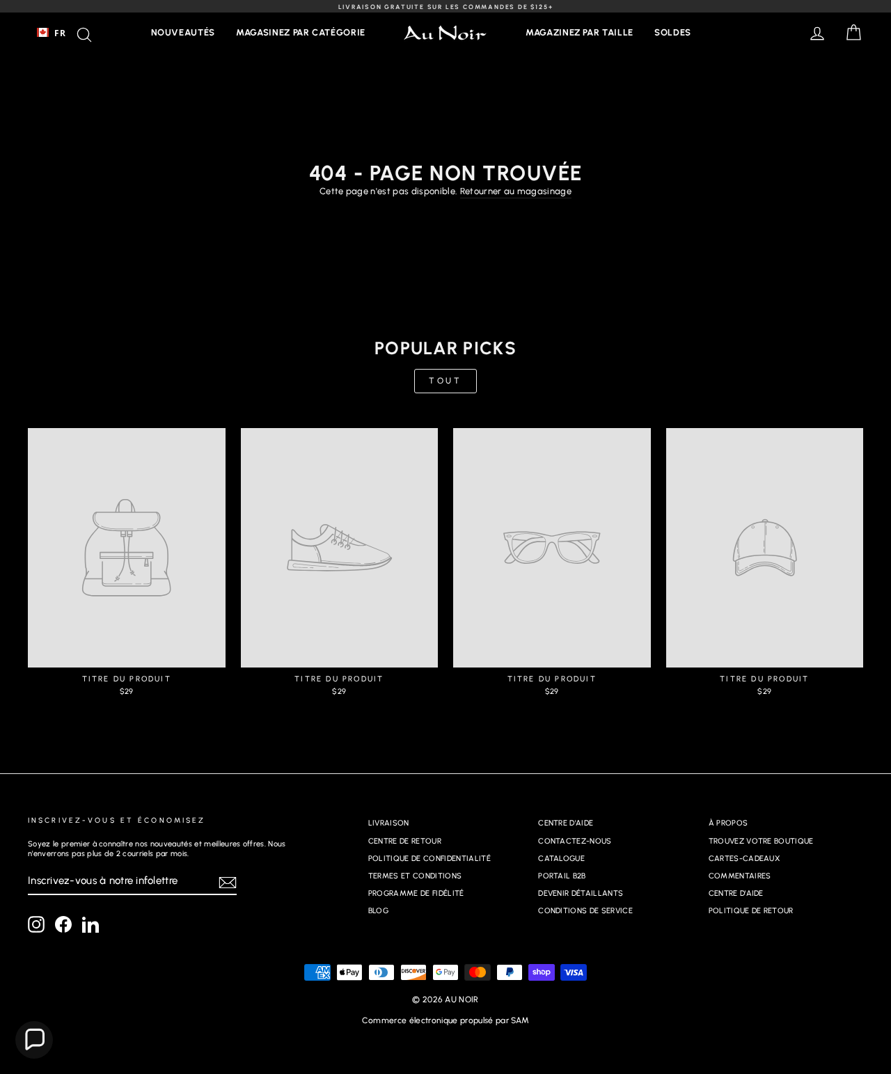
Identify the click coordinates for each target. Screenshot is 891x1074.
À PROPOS (728, 823)
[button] (34, 1040)
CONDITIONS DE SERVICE (585, 910)
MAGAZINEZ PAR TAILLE (579, 32)
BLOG (378, 910)
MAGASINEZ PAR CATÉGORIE (300, 32)
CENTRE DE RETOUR (404, 841)
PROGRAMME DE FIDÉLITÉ (416, 893)
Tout (445, 381)
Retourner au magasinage (515, 191)
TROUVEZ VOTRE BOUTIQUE (761, 841)
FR (59, 33)
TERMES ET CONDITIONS (415, 875)
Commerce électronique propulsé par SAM (445, 1020)
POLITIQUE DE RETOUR (751, 910)
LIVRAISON (388, 823)
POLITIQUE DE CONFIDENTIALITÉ (429, 858)
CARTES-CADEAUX (744, 858)
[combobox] (51, 33)
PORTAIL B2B (562, 875)
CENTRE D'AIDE (565, 823)
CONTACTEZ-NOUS (575, 841)
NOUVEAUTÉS (183, 32)
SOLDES (672, 32)
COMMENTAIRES (740, 875)
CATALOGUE (561, 858)
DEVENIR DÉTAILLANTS (580, 893)
